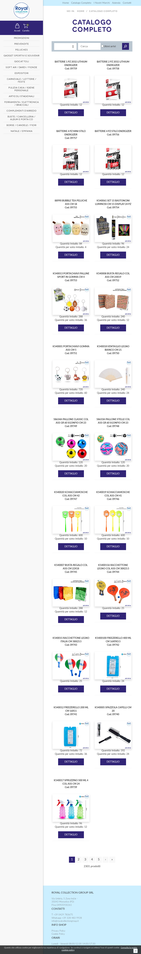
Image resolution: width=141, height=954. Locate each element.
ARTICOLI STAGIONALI (21, 96)
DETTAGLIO (70, 112)
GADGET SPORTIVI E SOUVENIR (22, 55)
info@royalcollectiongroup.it (65, 921)
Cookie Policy (58, 934)
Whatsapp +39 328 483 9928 (67, 918)
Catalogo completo (81, 3)
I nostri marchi (102, 3)
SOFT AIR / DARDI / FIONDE (21, 67)
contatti (127, 3)
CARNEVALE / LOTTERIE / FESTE (21, 80)
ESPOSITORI (22, 73)
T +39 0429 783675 (62, 915)
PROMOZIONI (21, 37)
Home (65, 3)
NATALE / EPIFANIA (21, 130)
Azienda (116, 3)
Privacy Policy (58, 931)
